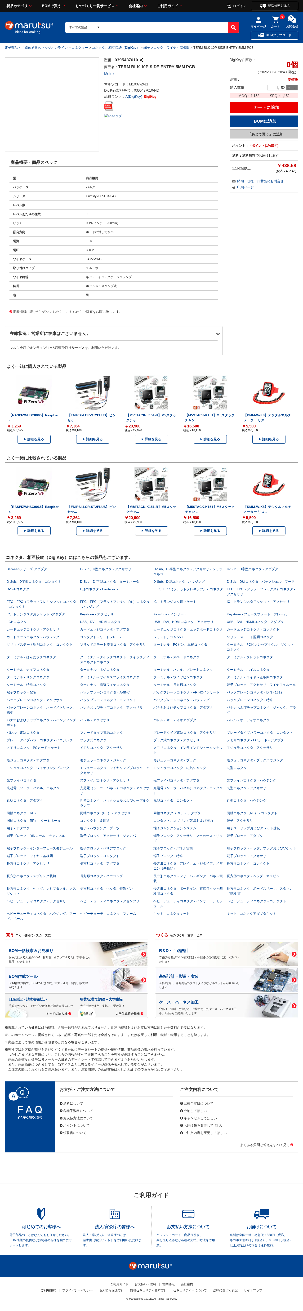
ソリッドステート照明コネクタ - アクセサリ (113, 644)
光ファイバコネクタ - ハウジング (251, 780)
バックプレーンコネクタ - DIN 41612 (254, 692)
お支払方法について (78, 1118)
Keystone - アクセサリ (97, 614)
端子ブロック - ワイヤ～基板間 (166, 47)
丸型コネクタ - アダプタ (25, 800)
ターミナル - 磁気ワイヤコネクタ (104, 685)
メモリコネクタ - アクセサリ (101, 748)
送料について (73, 1103)
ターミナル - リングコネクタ (28, 677)
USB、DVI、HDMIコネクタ (100, 622)
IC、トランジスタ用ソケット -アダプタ (36, 614)
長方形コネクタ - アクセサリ (28, 863)
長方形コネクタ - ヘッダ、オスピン (253, 876)
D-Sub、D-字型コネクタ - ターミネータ (109, 581)
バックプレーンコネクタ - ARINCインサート (186, 692)
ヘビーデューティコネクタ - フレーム (108, 913)
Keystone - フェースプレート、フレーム (257, 614)
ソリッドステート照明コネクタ (250, 637)
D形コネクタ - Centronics (99, 589)
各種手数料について (78, 1110)
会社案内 (136, 6)
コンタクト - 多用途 (95, 820)
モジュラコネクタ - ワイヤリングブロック (38, 768)
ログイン (239, 6)
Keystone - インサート (170, 614)
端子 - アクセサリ (240, 820)
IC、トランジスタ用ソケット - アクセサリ (258, 602)
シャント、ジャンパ (168, 637)
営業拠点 (168, 1284)
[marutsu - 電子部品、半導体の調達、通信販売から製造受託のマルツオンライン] (29, 27)
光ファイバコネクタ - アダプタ (176, 780)
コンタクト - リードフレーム (101, 637)
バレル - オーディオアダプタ (174, 720)
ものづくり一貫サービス (94, 6)
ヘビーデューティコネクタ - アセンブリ (109, 901)
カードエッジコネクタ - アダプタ (104, 629)
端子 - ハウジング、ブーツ (100, 828)
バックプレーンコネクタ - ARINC (105, 692)
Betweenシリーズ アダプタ (27, 569)
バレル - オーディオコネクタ (248, 720)
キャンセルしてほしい (200, 1118)
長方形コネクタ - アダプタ (100, 863)
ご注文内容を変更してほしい (205, 1132)
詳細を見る (35, 439)
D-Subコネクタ (18, 589)
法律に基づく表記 (225, 1290)
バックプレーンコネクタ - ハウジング (181, 700)
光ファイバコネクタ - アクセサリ (104, 780)
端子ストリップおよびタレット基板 (253, 828)
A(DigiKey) (134, 96)
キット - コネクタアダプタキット (251, 913)
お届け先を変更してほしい (203, 1125)
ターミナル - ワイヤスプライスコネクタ (109, 677)
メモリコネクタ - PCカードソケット (34, 748)
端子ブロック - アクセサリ (246, 856)
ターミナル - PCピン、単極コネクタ (180, 644)
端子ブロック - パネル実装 (173, 848)
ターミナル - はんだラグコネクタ (31, 657)
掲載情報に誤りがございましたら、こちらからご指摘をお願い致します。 (67, 311)
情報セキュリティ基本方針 (148, 1290)
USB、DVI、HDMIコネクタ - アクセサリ (183, 622)
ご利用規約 (48, 1290)
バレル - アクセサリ (95, 720)
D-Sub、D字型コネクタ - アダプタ (252, 569)
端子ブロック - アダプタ (245, 836)
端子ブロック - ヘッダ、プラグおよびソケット (261, 848)
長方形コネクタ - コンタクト (248, 863)
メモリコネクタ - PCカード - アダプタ (255, 740)
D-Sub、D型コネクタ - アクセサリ (105, 569)
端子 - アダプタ (18, 828)
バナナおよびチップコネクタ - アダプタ (183, 707)
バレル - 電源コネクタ (23, 732)
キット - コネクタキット (171, 913)
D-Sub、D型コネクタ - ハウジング (179, 581)
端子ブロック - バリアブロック (103, 848)
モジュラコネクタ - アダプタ (28, 760)
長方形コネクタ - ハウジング (101, 876)
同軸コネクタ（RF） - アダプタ (177, 813)
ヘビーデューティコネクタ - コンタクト (256, 901)
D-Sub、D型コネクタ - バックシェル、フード (261, 581)
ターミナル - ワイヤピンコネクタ (178, 677)
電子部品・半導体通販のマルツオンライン (36, 47)
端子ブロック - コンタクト (100, 856)
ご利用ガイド (167, 6)
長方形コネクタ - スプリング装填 (31, 876)
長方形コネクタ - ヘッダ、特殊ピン (106, 888)
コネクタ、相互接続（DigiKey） (116, 47)
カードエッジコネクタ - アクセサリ (33, 629)
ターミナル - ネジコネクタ (100, 669)
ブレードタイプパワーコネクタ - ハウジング (40, 740)
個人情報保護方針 (111, 1290)
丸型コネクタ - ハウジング (246, 800)
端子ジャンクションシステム (174, 828)
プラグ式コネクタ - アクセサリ (176, 740)
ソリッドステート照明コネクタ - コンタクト (40, 644)
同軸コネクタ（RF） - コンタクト (252, 813)
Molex (109, 74)
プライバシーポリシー (77, 1290)
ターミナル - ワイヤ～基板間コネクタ (255, 677)
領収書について (74, 1132)
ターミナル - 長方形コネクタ (174, 685)
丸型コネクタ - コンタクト (173, 800)
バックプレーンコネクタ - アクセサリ (35, 700)
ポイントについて (76, 1125)
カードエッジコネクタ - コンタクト (253, 629)
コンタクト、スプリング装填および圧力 (183, 820)
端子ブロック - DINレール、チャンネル (36, 836)
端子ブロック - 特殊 (168, 856)
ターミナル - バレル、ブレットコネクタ (183, 669)
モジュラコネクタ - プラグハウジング (255, 760)
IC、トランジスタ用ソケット (174, 602)
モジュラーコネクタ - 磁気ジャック (179, 768)
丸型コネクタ (237, 768)
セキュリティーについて (190, 1290)
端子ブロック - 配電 (21, 692)
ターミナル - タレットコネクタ (250, 657)
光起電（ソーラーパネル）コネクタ (33, 788)
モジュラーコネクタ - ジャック (103, 760)
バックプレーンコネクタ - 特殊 (250, 700)
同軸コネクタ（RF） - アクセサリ (105, 813)
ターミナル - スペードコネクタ (176, 657)
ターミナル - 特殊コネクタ (26, 685)
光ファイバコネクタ (21, 780)
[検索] (233, 27)
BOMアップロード (278, 35)
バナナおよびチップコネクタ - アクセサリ (111, 707)
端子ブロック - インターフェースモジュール (40, 848)
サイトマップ (253, 1290)
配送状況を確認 (279, 6)
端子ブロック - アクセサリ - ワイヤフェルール (261, 685)
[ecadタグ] (113, 116)
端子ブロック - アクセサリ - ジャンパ (108, 836)
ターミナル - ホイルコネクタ (248, 669)
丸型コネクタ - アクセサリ (246, 788)
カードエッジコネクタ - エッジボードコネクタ (188, 629)
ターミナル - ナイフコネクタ (28, 669)
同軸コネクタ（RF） (22, 813)
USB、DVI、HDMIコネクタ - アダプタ (255, 622)
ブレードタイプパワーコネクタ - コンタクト (260, 732)
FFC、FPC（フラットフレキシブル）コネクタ (188, 589)
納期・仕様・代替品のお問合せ (260, 181)
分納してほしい (195, 1110)
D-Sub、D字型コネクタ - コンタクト (34, 581)
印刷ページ (245, 187)
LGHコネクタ (17, 622)
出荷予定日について (199, 1103)
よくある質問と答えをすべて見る (265, 1144)
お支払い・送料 (145, 1284)
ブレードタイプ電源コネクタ (101, 732)
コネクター (79, 47)
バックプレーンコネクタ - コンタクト (108, 700)
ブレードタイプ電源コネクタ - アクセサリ (184, 732)
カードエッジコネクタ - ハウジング (33, 637)
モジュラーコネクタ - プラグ (174, 760)
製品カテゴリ (17, 6)
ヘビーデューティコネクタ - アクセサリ (36, 901)
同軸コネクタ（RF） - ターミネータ (34, 820)
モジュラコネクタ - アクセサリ (250, 748)
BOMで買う (51, 6)
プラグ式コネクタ (93, 740)
